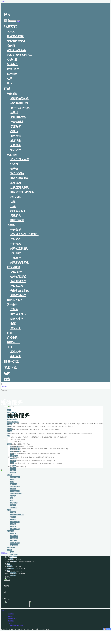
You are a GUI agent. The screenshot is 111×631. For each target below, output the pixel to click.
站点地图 (11, 614)
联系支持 (11, 621)
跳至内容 (3, 2)
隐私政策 (11, 616)
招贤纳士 (11, 623)
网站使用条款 (12, 618)
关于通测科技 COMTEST (15, 625)
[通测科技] (4, 386)
